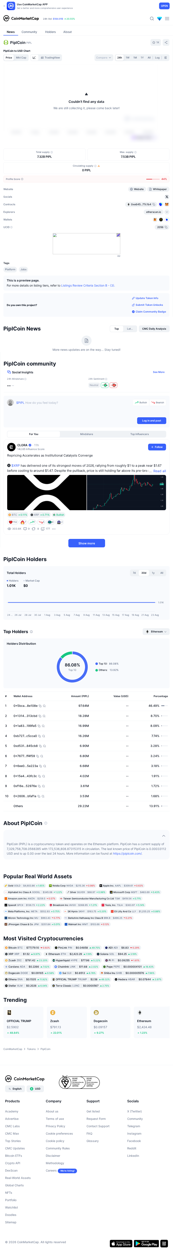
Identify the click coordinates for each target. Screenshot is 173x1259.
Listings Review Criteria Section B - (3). (88, 285)
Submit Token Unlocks (149, 304)
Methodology (55, 1163)
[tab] (35, 58)
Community (135, 1118)
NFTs (8, 1192)
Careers (51, 1170)
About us (52, 1111)
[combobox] (104, 57)
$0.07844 (139, 979)
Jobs (23, 269)
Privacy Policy (55, 1126)
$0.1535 (27, 979)
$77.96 (78, 960)
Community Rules (58, 1148)
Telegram (133, 1126)
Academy (11, 1111)
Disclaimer (53, 1155)
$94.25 (118, 953)
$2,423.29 (70, 953)
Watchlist (11, 1207)
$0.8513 (79, 972)
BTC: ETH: (69, 18)
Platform (10, 269)
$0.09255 (124, 960)
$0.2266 (28, 966)
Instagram (134, 1133)
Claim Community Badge (151, 311)
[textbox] (73, 407)
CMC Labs (12, 1126)
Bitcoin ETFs (13, 1155)
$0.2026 (27, 985)
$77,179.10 (29, 947)
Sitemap (10, 1222)
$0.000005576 (129, 972)
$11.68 (78, 966)
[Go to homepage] (21, 18)
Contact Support (97, 1126)
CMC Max (12, 1133)
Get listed (93, 1111)
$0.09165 (31, 972)
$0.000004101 (130, 966)
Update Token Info (147, 298)
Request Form (96, 1118)
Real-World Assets (18, 1178)
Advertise (12, 1118)
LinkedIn (133, 1155)
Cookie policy (55, 1141)
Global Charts (14, 1185)
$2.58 (83, 979)
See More (159, 372)
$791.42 (27, 960)
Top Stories (13, 1141)
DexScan (11, 1170)
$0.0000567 (82, 985)
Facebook (134, 1141)
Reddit (131, 1148)
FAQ (89, 1133)
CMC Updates (15, 1148)
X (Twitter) (134, 1111)
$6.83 (123, 947)
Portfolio (10, 1200)
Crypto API (12, 1163)
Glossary (92, 1141)
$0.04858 (79, 947)
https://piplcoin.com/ (127, 853)
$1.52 (24, 953)
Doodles (10, 1215)
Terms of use (55, 1118)
